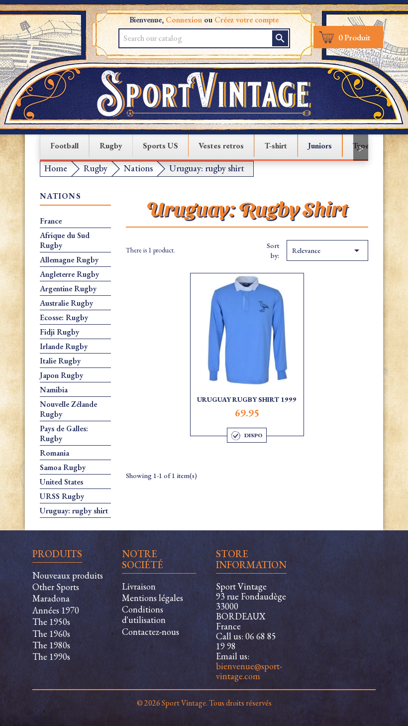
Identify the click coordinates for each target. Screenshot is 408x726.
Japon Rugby (61, 375)
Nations (60, 196)
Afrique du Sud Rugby (65, 240)
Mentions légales (152, 598)
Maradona (51, 598)
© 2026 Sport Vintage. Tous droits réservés (204, 703)
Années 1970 (55, 610)
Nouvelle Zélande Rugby (68, 409)
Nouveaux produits (67, 575)
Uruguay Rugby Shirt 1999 (247, 399)
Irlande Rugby (64, 347)
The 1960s (51, 633)
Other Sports (55, 587)
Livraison (139, 586)
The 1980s (51, 645)
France (51, 221)
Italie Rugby (60, 361)
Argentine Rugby (68, 289)
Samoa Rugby (63, 468)
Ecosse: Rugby (64, 318)
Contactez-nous (150, 631)
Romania (54, 453)
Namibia (54, 390)
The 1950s (51, 621)
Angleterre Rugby (69, 274)
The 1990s (51, 656)
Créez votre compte (246, 19)
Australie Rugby (66, 303)
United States (61, 482)
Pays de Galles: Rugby (64, 434)
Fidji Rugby (59, 332)
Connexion (184, 19)
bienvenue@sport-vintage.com (249, 671)
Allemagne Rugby (69, 260)
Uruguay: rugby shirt (74, 511)
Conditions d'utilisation (144, 614)
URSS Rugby (62, 496)
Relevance (327, 250)
